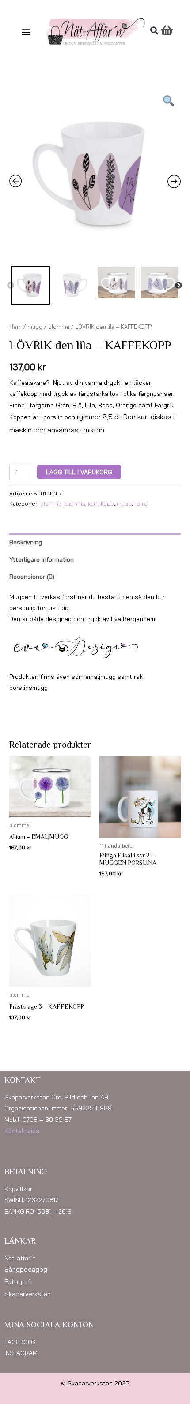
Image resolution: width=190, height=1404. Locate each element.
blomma (58, 326)
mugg (34, 326)
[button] (26, 31)
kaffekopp (101, 503)
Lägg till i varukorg (79, 472)
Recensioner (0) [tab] (31, 576)
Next (178, 285)
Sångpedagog (25, 1269)
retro (141, 503)
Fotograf (17, 1281)
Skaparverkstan (27, 1294)
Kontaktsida (21, 1130)
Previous (10, 285)
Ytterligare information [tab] (41, 559)
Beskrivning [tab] (25, 542)
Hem (15, 326)
